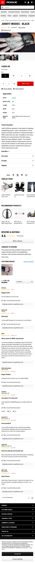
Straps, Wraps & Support (11, 20)
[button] (2, 7)
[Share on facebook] (13, 175)
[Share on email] (26, 175)
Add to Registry (19, 89)
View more (4, 257)
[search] (17, 7)
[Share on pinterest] (22, 175)
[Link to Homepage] (12, 2)
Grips (29, 20)
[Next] (32, 498)
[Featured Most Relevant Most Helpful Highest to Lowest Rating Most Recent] (24, 281)
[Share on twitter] (18, 175)
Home (2, 20)
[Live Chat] (25, 2)
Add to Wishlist (8, 89)
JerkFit (14, 97)
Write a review (21, 27)
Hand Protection (22, 20)
